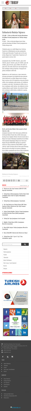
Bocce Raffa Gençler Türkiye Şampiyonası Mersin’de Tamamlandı (15, 228)
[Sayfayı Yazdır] (27, 181)
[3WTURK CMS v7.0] (15, 408)
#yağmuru (15, 174)
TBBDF (8, 8)
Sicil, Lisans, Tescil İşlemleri (9, 263)
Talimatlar (5, 257)
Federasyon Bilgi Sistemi (8, 394)
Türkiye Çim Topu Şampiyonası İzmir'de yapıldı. (14, 218)
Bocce (18, 8)
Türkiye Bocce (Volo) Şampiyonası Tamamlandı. (14, 201)
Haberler (13, 8)
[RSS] (3, 8)
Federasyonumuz (7, 252)
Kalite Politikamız (7, 260)
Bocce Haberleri (7, 378)
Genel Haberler (7, 384)
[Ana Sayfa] (17, 4)
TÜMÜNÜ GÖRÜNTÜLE (23, 185)
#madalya (11, 174)
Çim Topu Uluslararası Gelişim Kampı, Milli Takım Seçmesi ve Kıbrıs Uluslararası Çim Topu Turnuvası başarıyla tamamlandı (14, 206)
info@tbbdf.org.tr (7, 352)
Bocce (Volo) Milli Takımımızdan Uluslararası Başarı (16, 233)
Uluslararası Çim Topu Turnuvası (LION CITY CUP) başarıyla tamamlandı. (14, 189)
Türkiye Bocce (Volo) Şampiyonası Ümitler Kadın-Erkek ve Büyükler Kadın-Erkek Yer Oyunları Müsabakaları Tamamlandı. (15, 195)
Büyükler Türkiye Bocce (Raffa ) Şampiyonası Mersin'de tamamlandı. (13, 223)
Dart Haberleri (6, 382)
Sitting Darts (6, 397)
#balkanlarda (5, 174)
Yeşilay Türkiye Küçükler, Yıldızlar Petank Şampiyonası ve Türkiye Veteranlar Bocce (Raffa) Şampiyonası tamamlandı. (15, 213)
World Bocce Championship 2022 (10, 396)
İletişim (5, 268)
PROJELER (4, 390)
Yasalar (5, 255)
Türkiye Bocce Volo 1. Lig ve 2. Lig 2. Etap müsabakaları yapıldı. (12, 237)
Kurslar (5, 266)
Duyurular (6, 386)
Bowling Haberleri (7, 380)
